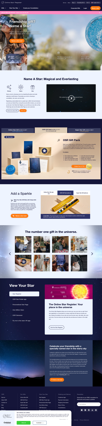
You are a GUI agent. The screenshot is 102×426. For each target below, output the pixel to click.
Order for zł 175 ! (79, 166)
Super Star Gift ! (84, 130)
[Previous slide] (10, 253)
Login (85, 8)
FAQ (2, 405)
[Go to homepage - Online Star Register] (11, 2)
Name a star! (95, 8)
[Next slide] (92, 253)
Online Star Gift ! (17, 130)
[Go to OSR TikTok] (85, 410)
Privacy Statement (84, 420)
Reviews (3, 410)
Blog (73, 2)
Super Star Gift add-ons (82, 193)
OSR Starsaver (17, 315)
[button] (42, 207)
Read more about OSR (12, 110)
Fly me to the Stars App (45, 410)
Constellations (61, 407)
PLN (87, 2)
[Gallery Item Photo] (23, 244)
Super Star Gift (24, 402)
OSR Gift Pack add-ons (65, 193)
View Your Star (13, 8)
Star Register (17, 294)
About (69, 2)
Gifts (2, 8)
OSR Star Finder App (44, 400)
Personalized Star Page (20, 304)
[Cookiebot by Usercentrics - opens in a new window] (7, 423)
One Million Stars (18, 310)
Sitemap (76, 420)
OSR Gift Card (23, 405)
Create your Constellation (30, 8)
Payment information (63, 400)
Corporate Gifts (75, 8)
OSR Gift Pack (23, 400)
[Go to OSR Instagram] (81, 410)
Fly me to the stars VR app (21, 320)
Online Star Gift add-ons (49, 192)
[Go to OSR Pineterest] (95, 410)
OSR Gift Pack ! (51, 130)
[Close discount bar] (100, 12)
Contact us (4, 402)
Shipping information (63, 402)
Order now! (23, 110)
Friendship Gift (80, 2)
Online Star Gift (24, 397)
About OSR (4, 400)
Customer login (62, 397)
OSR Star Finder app (19, 299)
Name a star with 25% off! (22, 12)
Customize (38, 422)
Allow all (24, 422)
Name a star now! (17, 41)
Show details (63, 419)
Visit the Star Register (56, 327)
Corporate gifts (24, 407)
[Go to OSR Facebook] (88, 410)
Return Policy (61, 405)
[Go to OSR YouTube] (92, 410)
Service (64, 2)
